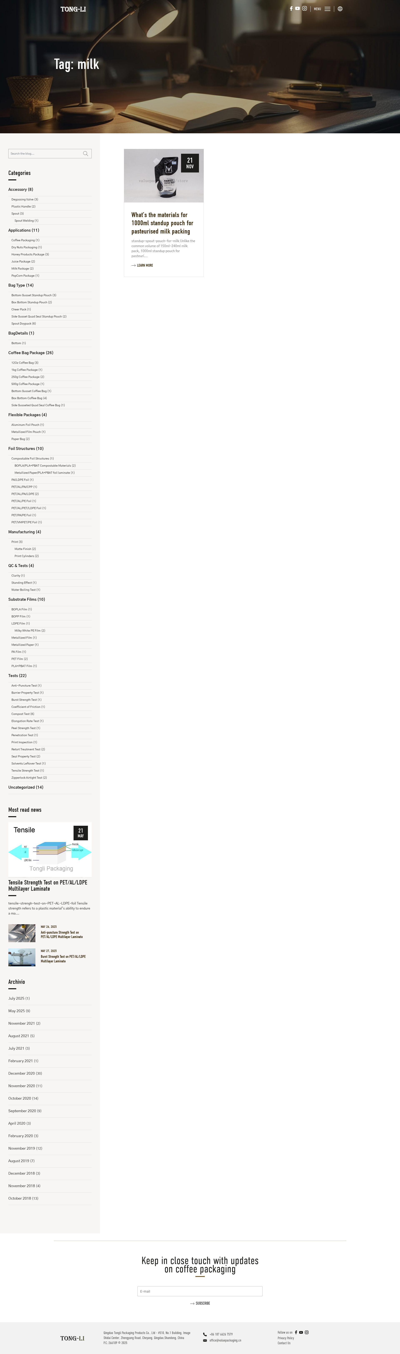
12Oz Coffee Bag (25, 362)
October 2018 (19, 1198)
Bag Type (21, 285)
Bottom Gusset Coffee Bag (31, 391)
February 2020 (20, 1136)
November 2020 (21, 1086)
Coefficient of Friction (28, 707)
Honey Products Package (30, 254)
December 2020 (21, 1073)
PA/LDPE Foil (22, 479)
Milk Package (22, 268)
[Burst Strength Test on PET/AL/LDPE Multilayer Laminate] (23, 957)
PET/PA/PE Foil (23, 515)
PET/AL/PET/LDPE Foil (28, 508)
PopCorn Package (25, 275)
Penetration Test (24, 735)
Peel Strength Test (25, 728)
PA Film (18, 652)
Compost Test (22, 714)
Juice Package (23, 261)
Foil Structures (26, 449)
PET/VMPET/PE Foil (26, 522)
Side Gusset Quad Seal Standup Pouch (39, 316)
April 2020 (16, 1123)
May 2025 (16, 1011)
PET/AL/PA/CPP (24, 487)
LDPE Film (20, 623)
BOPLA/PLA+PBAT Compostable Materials (45, 465)
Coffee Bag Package (31, 353)
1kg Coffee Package (26, 369)
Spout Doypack (23, 323)
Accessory (20, 190)
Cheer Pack (21, 309)
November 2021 (21, 1023)
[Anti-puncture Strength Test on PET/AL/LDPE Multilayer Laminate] (23, 933)
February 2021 (20, 1061)
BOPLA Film (21, 609)
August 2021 (18, 1036)
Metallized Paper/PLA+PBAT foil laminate (45, 472)
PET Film (19, 659)
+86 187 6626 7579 (221, 1334)
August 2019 (18, 1161)
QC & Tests (21, 566)
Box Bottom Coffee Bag (29, 398)
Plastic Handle (23, 206)
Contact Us (284, 1343)
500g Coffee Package (27, 384)
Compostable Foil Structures (32, 458)
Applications (23, 230)
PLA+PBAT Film (24, 666)
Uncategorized (26, 787)
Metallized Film (24, 637)
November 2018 (21, 1186)
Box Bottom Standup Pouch (31, 302)
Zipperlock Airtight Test (29, 777)
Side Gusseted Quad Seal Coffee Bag (38, 405)
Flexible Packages (27, 415)
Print (17, 542)
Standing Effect (24, 582)
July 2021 (16, 1048)
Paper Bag (20, 439)
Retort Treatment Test (28, 749)
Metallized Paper (25, 644)
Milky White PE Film (30, 630)
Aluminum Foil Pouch (27, 424)
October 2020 (19, 1098)
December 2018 (21, 1173)
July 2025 (16, 999)
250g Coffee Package (27, 377)
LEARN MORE (145, 265)
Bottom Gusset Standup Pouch (33, 295)
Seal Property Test (25, 756)
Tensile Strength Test (27, 770)
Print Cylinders (27, 556)
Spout (17, 213)
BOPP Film (20, 616)
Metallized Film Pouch (28, 432)
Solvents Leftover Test (28, 763)
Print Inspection (24, 742)
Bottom (18, 343)
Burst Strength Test (26, 699)
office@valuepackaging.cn (225, 1340)
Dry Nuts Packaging (26, 247)
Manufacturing (24, 532)
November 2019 (21, 1148)
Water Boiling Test (25, 589)
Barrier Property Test (27, 692)
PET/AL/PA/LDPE (25, 494)
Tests (17, 676)
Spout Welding (27, 220)
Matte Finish (25, 549)
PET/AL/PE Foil (23, 501)
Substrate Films (26, 600)
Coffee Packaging (25, 240)
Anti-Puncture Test (26, 685)
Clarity (18, 575)
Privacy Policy (286, 1338)
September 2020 (22, 1111)
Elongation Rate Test (27, 721)
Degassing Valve (24, 199)
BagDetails (21, 333)
